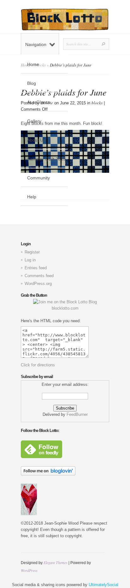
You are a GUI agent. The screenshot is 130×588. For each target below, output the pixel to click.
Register (32, 252)
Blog (31, 83)
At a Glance (38, 102)
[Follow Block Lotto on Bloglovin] (48, 474)
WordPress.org (38, 283)
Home (33, 64)
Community (38, 177)
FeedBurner (77, 414)
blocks (97, 103)
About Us (36, 140)
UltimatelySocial (103, 584)
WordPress (29, 570)
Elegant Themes (56, 562)
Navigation (35, 44)
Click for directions (38, 365)
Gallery (34, 121)
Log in (30, 260)
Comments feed (39, 275)
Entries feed (36, 267)
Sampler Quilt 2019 (46, 158)
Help (31, 196)
